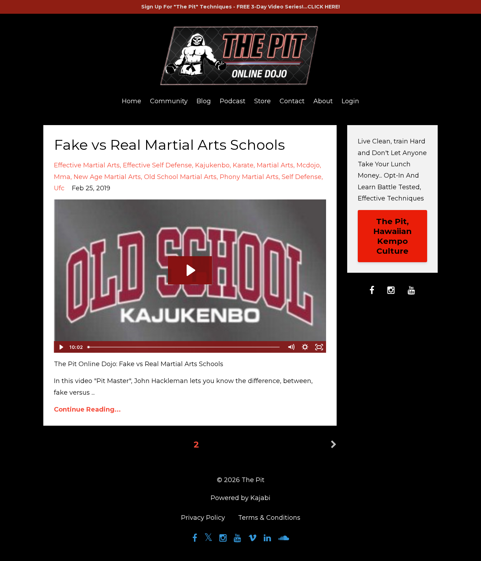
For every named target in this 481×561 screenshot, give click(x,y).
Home (131, 101)
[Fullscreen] (319, 347)
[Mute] (291, 347)
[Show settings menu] (305, 347)
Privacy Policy (203, 518)
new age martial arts (107, 177)
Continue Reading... (87, 409)
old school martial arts (180, 177)
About (323, 101)
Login (350, 101)
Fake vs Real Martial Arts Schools (169, 144)
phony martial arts (249, 177)
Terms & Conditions (269, 518)
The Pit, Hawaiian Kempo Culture (392, 236)
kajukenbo (212, 165)
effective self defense (157, 165)
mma (62, 177)
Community (169, 101)
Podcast (232, 101)
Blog (203, 101)
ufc (59, 188)
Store (262, 101)
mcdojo (308, 165)
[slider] (184, 347)
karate (243, 165)
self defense (301, 177)
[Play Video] (61, 347)
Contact (292, 101)
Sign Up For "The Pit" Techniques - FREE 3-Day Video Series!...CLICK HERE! (240, 7)
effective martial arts (87, 165)
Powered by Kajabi (240, 498)
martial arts (275, 165)
